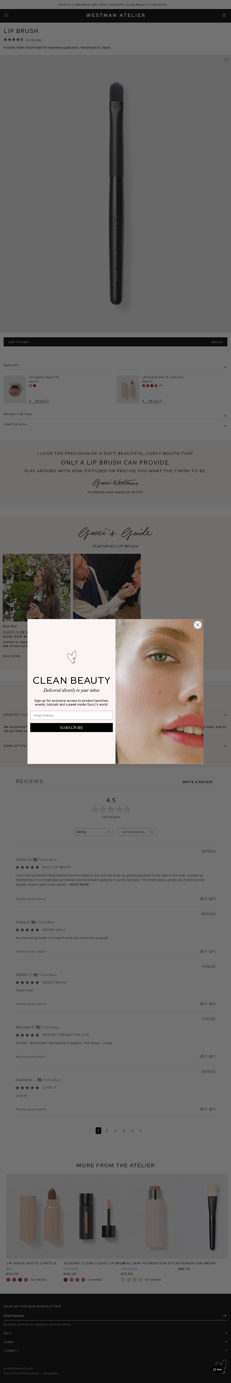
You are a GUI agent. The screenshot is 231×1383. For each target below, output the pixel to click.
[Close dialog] (198, 625)
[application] (217, 1369)
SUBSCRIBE (71, 727)
